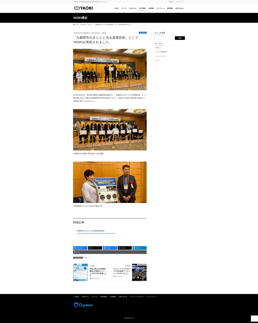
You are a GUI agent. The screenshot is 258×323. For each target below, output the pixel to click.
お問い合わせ (123, 296)
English (171, 1)
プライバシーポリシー (137, 296)
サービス (94, 296)
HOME (77, 296)
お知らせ (142, 32)
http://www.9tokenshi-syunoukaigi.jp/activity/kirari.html (96, 233)
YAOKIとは (85, 296)
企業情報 (113, 296)
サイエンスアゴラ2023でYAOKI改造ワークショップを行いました (121, 271)
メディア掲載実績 (160, 52)
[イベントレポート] (139, 271)
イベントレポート (160, 56)
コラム (157, 60)
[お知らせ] (80, 271)
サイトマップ (179, 1)
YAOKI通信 (103, 296)
